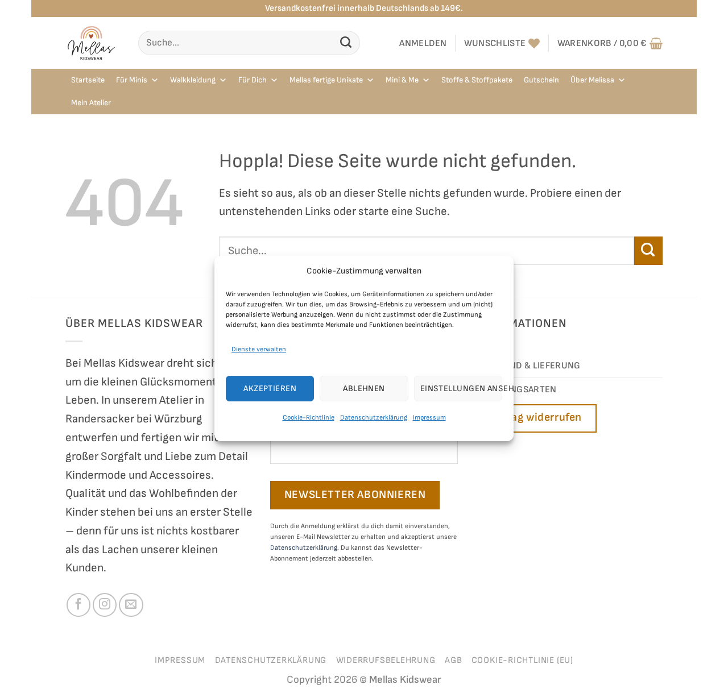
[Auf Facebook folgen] (78, 605)
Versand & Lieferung (531, 365)
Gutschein (541, 80)
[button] (423, 43)
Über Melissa (592, 80)
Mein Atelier (91, 102)
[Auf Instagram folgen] (105, 605)
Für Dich (252, 80)
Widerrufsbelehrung (386, 660)
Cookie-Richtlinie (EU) (522, 660)
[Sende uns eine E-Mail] (131, 605)
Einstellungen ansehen (461, 388)
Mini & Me (402, 80)
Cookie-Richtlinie (308, 417)
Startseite (88, 80)
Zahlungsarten (519, 389)
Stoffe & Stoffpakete (476, 80)
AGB (453, 660)
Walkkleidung (193, 80)
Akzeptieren (269, 388)
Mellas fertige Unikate (326, 80)
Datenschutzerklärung (373, 417)
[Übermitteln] (346, 43)
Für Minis (131, 80)
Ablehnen (364, 388)
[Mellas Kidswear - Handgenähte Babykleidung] (93, 43)
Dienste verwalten (258, 349)
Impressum (429, 417)
